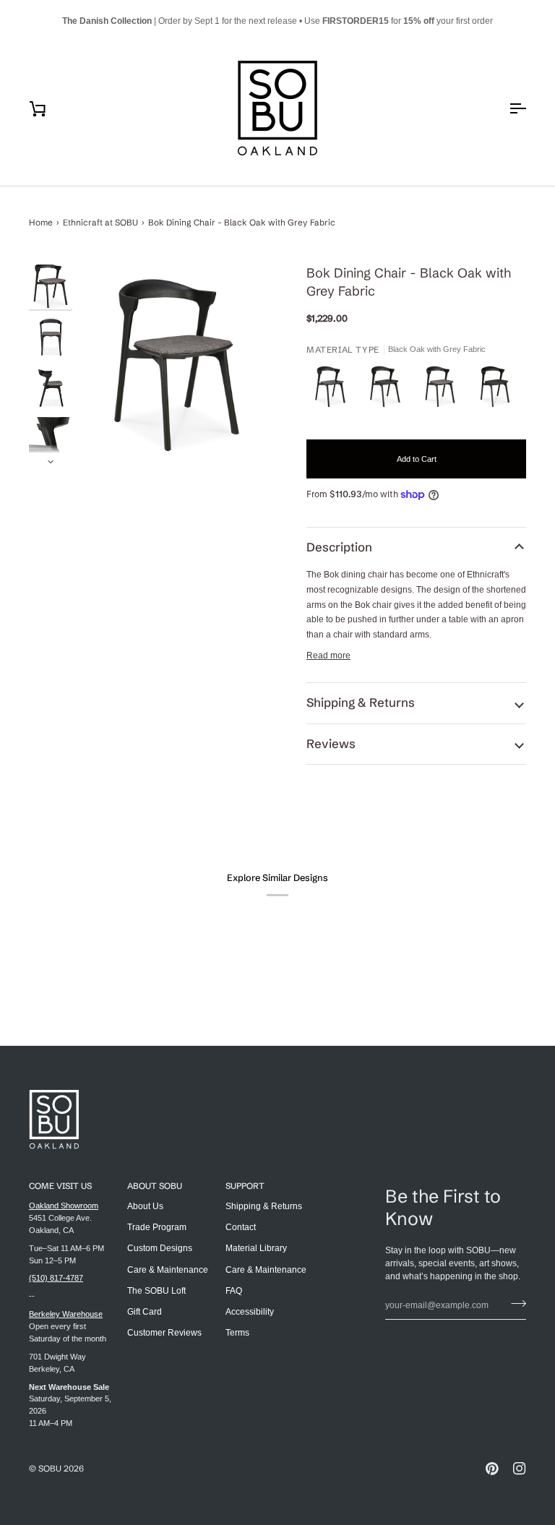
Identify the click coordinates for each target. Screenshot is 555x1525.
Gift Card (144, 1312)
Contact (240, 1227)
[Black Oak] (333, 390)
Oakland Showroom (63, 1205)
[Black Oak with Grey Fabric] (443, 390)
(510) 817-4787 (56, 1277)
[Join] (514, 1303)
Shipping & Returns (360, 702)
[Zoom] (177, 365)
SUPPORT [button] (244, 1185)
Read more (328, 655)
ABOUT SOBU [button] (154, 1185)
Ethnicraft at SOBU (100, 222)
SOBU (49, 1468)
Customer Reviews (164, 1333)
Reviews (331, 743)
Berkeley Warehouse (66, 1314)
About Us (145, 1206)
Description (339, 547)
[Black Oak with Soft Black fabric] (495, 390)
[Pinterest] (492, 1468)
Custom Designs (159, 1248)
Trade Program (156, 1227)
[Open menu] (504, 108)
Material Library (256, 1248)
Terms (237, 1333)
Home (41, 222)
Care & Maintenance (167, 1270)
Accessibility (249, 1312)
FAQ (233, 1291)
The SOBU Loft (156, 1291)
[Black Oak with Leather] (388, 390)
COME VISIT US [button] (60, 1185)
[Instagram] (519, 1468)
